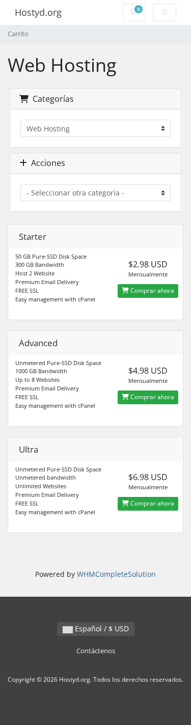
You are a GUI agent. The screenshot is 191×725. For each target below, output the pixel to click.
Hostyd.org (38, 12)
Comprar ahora (151, 290)
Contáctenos (95, 651)
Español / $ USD (101, 628)
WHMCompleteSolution (116, 574)
